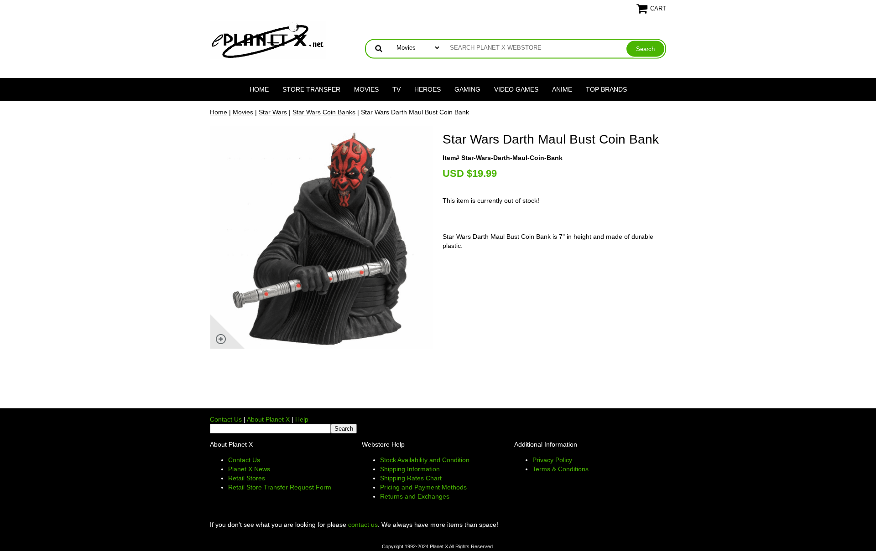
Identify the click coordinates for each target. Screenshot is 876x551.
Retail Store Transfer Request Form (279, 487)
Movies (366, 89)
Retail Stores (246, 478)
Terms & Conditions (560, 469)
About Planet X (268, 419)
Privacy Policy (552, 459)
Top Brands (606, 89)
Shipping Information (410, 469)
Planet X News (249, 469)
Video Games (516, 89)
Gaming (467, 89)
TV (396, 89)
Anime (562, 89)
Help (301, 419)
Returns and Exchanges (414, 496)
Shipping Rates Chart (411, 478)
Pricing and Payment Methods (423, 487)
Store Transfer (311, 89)
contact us (363, 524)
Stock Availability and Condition (424, 459)
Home (259, 89)
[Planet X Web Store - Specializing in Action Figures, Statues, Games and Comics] (268, 39)
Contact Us (226, 419)
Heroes (427, 89)
